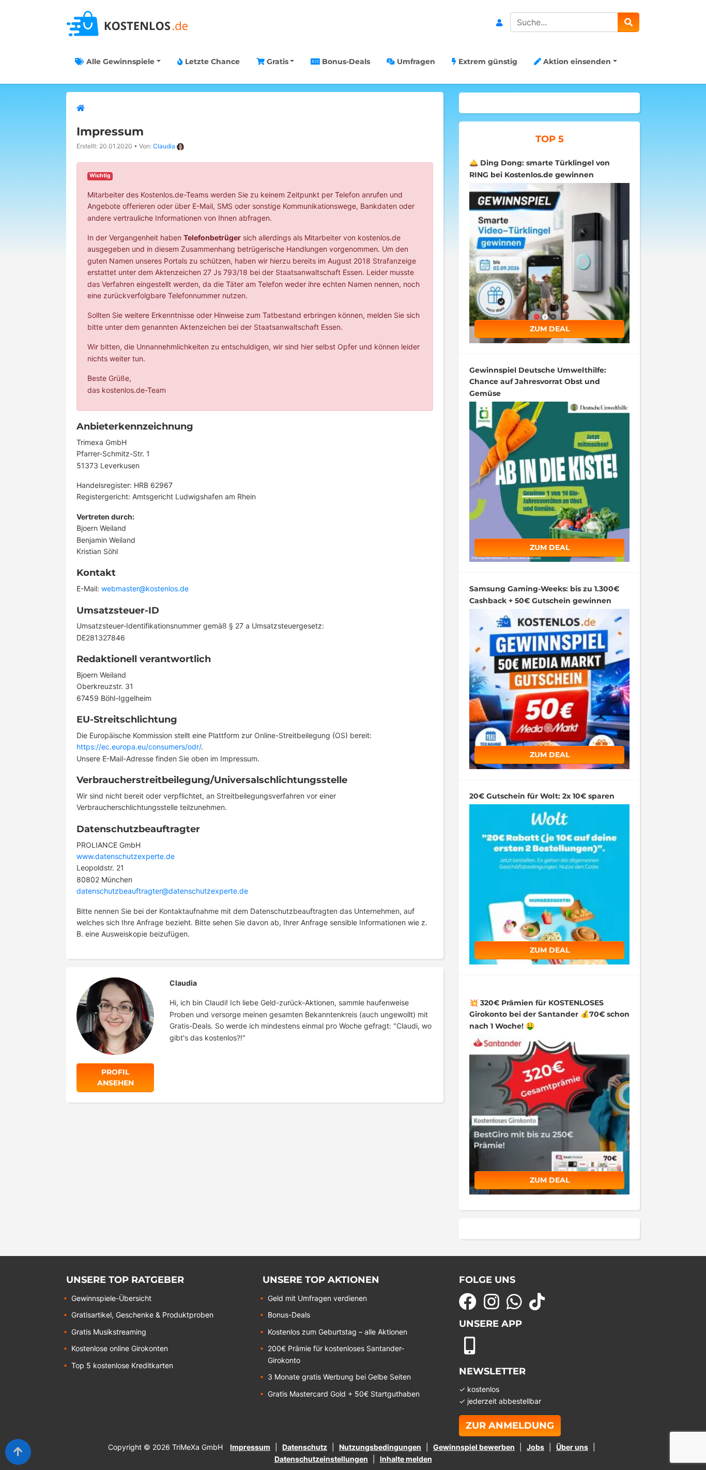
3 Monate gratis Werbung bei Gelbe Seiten (339, 1376)
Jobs (535, 1447)
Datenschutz (304, 1447)
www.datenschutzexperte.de (125, 856)
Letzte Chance (211, 61)
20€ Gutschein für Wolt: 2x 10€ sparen (542, 796)
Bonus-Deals (345, 61)
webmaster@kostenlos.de (145, 588)
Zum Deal (550, 328)
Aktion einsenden (576, 61)
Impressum (250, 1447)
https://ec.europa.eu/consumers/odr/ (138, 746)
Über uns (572, 1447)
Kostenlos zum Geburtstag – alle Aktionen (337, 1331)
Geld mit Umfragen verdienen (317, 1298)
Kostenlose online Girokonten (119, 1348)
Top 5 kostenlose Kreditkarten (122, 1365)
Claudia (164, 146)
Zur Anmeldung (510, 1425)
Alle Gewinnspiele (119, 61)
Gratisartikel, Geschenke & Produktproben (142, 1314)
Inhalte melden (406, 1458)
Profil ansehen (115, 1077)
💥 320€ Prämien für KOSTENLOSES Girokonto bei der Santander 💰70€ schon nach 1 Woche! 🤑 (549, 1014)
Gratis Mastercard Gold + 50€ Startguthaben (344, 1393)
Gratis (276, 61)
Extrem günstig (486, 61)
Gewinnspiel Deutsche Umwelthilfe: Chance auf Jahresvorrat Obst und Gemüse (537, 381)
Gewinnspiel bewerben (474, 1447)
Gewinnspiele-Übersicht (111, 1298)
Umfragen (415, 61)
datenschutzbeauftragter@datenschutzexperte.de (162, 890)
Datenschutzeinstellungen (321, 1458)
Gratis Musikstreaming (108, 1331)
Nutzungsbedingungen (380, 1447)
